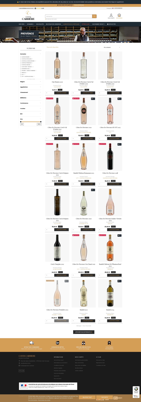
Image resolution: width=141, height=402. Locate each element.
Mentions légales (58, 368)
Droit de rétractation (59, 373)
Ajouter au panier (61, 92)
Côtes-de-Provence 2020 (84, 219)
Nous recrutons (57, 378)
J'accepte (104, 397)
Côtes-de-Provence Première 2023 (57, 310)
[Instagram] (23, 371)
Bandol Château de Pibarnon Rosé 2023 (110, 265)
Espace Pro (56, 376)
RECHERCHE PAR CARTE (51, 19)
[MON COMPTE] (111, 15)
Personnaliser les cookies (44, 400)
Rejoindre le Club (100, 362)
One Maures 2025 (57, 82)
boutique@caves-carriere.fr (27, 365)
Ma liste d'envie (79, 368)
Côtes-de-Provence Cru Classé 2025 (83, 264)
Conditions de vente (59, 365)
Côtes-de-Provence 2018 (110, 173)
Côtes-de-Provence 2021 (83, 127)
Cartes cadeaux (79, 370)
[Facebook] (20, 371)
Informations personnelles (81, 360)
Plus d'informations (33, 400)
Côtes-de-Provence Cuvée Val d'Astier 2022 (57, 128)
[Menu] (139, 387)
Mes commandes (79, 362)
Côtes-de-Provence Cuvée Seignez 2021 (57, 174)
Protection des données (60, 370)
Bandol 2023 (84, 310)
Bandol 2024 (110, 310)
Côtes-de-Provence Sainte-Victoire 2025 (110, 219)
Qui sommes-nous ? (59, 360)
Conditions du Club (100, 365)
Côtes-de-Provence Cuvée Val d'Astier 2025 (83, 83)
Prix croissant (112, 47)
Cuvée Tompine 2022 (57, 264)
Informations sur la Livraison (60, 362)
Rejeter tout (87, 397)
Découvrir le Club (100, 360)
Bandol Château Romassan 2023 (84, 173)
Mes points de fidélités (80, 365)
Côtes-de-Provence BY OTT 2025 (110, 127)
